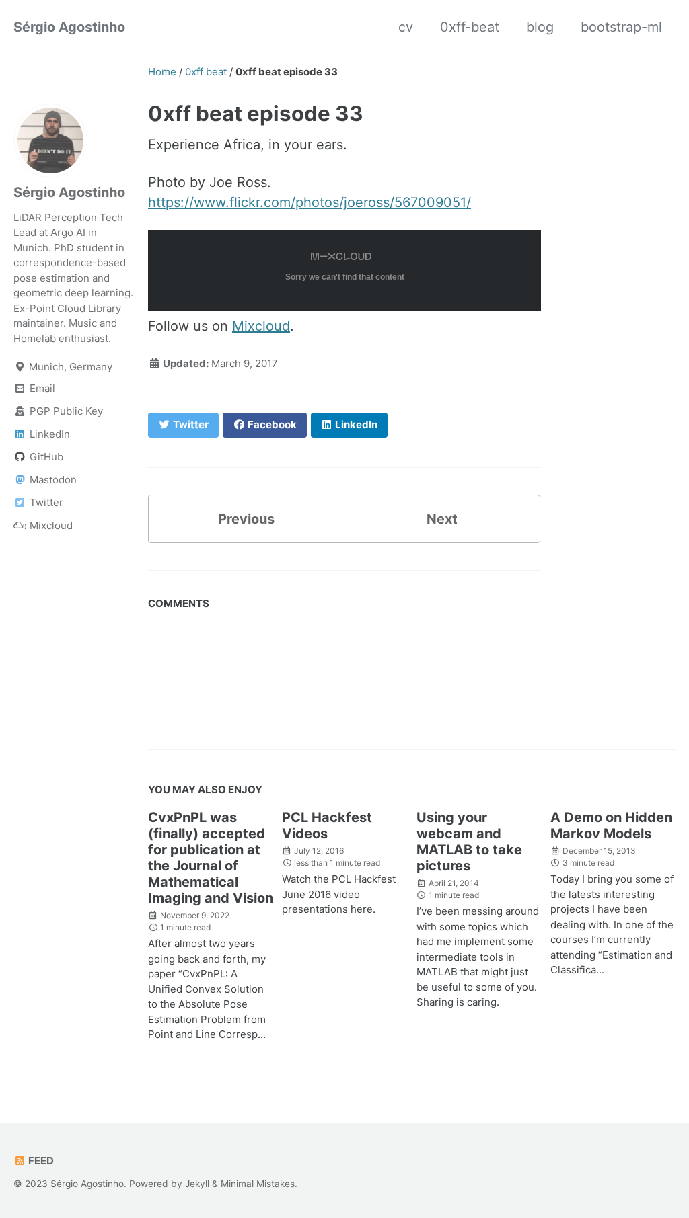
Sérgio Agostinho (69, 27)
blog (540, 27)
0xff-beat (469, 27)
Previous (246, 519)
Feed (40, 1160)
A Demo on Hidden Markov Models (611, 825)
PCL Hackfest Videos (327, 825)
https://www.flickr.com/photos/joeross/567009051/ (309, 202)
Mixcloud (261, 326)
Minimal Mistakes (258, 1183)
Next (442, 519)
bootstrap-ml (621, 27)
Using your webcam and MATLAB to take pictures (469, 841)
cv (405, 27)
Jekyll (197, 1183)
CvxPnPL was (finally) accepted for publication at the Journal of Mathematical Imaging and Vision (210, 857)
